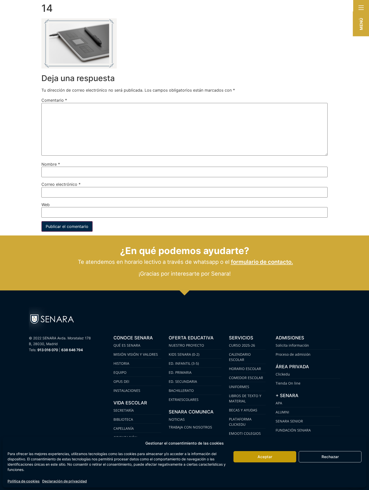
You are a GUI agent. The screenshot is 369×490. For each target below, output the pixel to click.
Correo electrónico (61, 184)
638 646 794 (72, 350)
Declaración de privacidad (64, 481)
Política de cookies (24, 481)
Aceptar (265, 456)
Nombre (50, 164)
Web (45, 205)
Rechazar (330, 456)
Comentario (54, 100)
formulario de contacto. (262, 262)
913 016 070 (47, 350)
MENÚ (361, 24)
